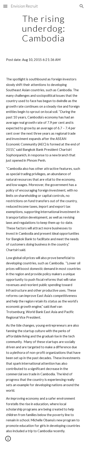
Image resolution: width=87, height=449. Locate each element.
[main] (43, 28)
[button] (5, 6)
